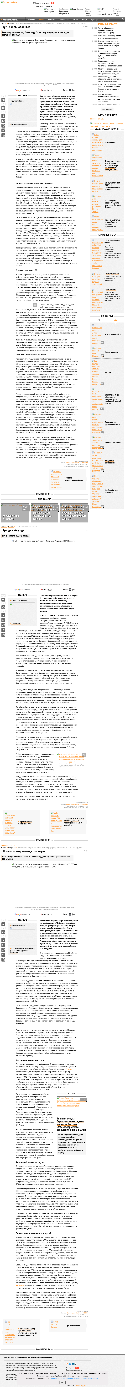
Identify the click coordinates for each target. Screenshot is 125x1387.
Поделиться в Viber (3, 126)
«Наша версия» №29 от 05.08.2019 (77, 462)
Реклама (49, 6)
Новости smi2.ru (8, 845)
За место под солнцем (19, 124)
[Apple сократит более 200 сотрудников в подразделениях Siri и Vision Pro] (56, 822)
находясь (20, 1285)
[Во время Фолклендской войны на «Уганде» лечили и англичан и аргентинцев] (56, 479)
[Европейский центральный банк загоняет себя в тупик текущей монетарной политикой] (97, 300)
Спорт (84, 19)
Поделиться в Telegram (3, 130)
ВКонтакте (73, 1364)
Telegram (70, 1364)
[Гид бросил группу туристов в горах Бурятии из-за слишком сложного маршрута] (10, 1332)
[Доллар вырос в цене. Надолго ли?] (97, 352)
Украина (31, 19)
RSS (67, 1364)
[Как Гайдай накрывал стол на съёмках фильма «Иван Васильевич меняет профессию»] (97, 372)
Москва (105, 19)
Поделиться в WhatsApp (3, 121)
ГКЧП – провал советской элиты (117, 16)
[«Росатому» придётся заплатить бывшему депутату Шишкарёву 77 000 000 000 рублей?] (10, 823)
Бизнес (75, 19)
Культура (94, 19)
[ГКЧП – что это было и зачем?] (56, 1326)
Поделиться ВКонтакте (3, 100)
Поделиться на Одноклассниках (3, 116)
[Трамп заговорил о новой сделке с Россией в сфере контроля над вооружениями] (97, 165)
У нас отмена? (16, 623)
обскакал (69, 1069)
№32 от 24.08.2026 (42, 3)
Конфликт (52, 19)
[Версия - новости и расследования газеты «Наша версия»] (16, 6)
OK (62, 1382)
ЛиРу (75, 1364)
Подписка (39, 6)
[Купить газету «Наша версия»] (34, 3)
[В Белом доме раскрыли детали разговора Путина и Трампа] (97, 204)
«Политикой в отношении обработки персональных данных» (74, 1378)
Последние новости (107, 24)
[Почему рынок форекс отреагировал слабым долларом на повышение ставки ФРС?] (97, 423)
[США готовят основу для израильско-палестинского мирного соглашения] (97, 142)
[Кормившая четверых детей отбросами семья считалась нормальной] (97, 334)
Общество (64, 19)
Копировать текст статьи (3, 135)
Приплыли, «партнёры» (64, 12)
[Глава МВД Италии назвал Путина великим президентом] (97, 223)
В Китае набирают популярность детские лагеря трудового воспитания (22, 950)
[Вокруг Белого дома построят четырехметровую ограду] (97, 186)
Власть (41, 19)
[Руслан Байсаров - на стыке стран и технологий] (97, 279)
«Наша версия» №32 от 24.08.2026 (77, 804)
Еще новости (107, 109)
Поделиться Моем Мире (3, 108)
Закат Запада (88, 14)
